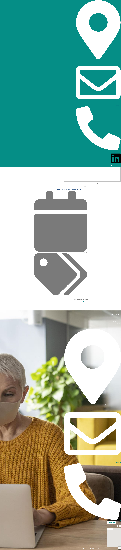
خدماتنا (118, 316)
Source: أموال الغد (85, 301)
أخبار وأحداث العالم (116, 321)
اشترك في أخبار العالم (112, 522)
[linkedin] (120, 526)
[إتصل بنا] (117, 526)
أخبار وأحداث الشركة (115, 319)
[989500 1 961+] (92, 491)
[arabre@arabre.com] (98, 82)
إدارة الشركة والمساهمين (115, 314)
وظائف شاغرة (116, 323)
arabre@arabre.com (118, 105)
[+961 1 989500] (98, 128)
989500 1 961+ (118, 520)
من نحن (117, 312)
